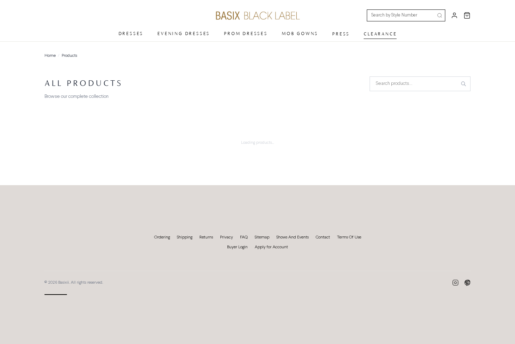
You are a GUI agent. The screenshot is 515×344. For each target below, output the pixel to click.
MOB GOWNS (300, 33)
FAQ (244, 237)
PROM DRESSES (246, 33)
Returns (206, 237)
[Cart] (467, 15)
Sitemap (262, 237)
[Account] (454, 15)
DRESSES (131, 33)
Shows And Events (292, 237)
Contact (323, 237)
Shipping (184, 237)
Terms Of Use (349, 237)
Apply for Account (271, 247)
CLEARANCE (380, 33)
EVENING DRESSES (183, 33)
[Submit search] (439, 15)
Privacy (226, 237)
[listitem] (455, 282)
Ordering (162, 237)
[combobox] (420, 83)
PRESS (341, 33)
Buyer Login (237, 247)
